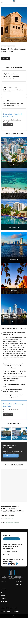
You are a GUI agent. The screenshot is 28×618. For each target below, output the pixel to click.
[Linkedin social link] (17, 563)
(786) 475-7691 (9, 519)
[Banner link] (14, 152)
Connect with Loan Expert (11, 539)
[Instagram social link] (14, 563)
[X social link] (11, 563)
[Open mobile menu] (1, 2)
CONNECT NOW (8, 124)
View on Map (6, 554)
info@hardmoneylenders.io (11, 522)
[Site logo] (14, 2)
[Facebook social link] (9, 563)
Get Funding (5, 58)
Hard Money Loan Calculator (11, 455)
